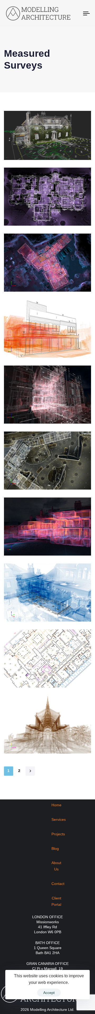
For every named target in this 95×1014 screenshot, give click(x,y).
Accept (49, 993)
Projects (58, 834)
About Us (56, 866)
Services (58, 819)
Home (56, 805)
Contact (57, 884)
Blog (55, 848)
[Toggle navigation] (75, 13)
